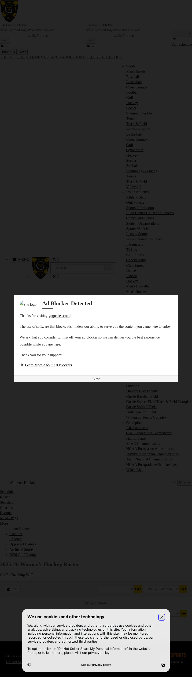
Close (96, 379)
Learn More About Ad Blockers (48, 365)
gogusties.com (59, 316)
